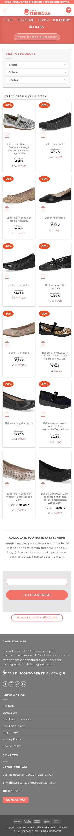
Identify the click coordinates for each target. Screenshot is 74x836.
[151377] (19, 194)
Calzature (25, 20)
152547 (22, 166)
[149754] (19, 400)
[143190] (55, 470)
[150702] (55, 329)
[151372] (55, 121)
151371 (58, 230)
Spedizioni (10, 712)
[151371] (55, 194)
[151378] (55, 262)
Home (8, 20)
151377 (22, 233)
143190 (58, 513)
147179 (58, 442)
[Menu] (5, 10)
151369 (22, 365)
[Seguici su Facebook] (6, 684)
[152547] (19, 121)
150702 (58, 371)
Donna (43, 20)
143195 (22, 510)
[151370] (19, 262)
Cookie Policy (12, 746)
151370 (22, 297)
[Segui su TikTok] (17, 684)
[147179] (55, 400)
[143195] (19, 470)
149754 (22, 438)
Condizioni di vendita (17, 719)
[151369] (19, 329)
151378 (58, 301)
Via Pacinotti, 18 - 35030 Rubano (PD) (28, 774)
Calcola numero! (37, 595)
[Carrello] (68, 10)
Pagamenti (10, 732)
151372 (58, 156)
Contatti (8, 706)
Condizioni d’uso (14, 726)
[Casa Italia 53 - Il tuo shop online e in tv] (37, 10)
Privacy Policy (12, 739)
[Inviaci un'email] (23, 684)
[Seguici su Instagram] (11, 684)
